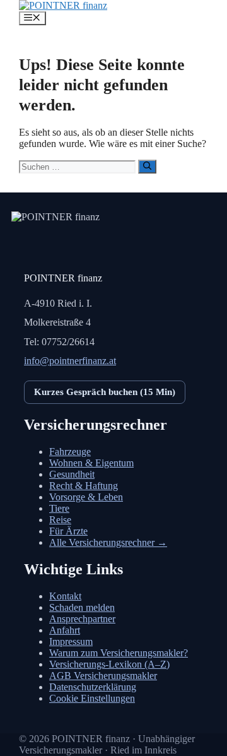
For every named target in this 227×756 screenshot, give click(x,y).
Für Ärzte (68, 531)
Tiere (59, 508)
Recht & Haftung (83, 485)
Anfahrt (64, 630)
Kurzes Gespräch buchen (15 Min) (104, 392)
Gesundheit (72, 474)
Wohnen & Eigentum (91, 463)
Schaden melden (82, 607)
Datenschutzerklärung (92, 687)
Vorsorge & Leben (86, 497)
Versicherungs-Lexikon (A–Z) (109, 664)
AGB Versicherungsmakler (103, 675)
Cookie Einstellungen (92, 698)
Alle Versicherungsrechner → (108, 542)
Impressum (71, 641)
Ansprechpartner (82, 618)
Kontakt (65, 596)
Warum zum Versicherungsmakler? (118, 652)
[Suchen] (147, 167)
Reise (60, 519)
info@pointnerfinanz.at (70, 360)
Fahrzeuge (70, 451)
